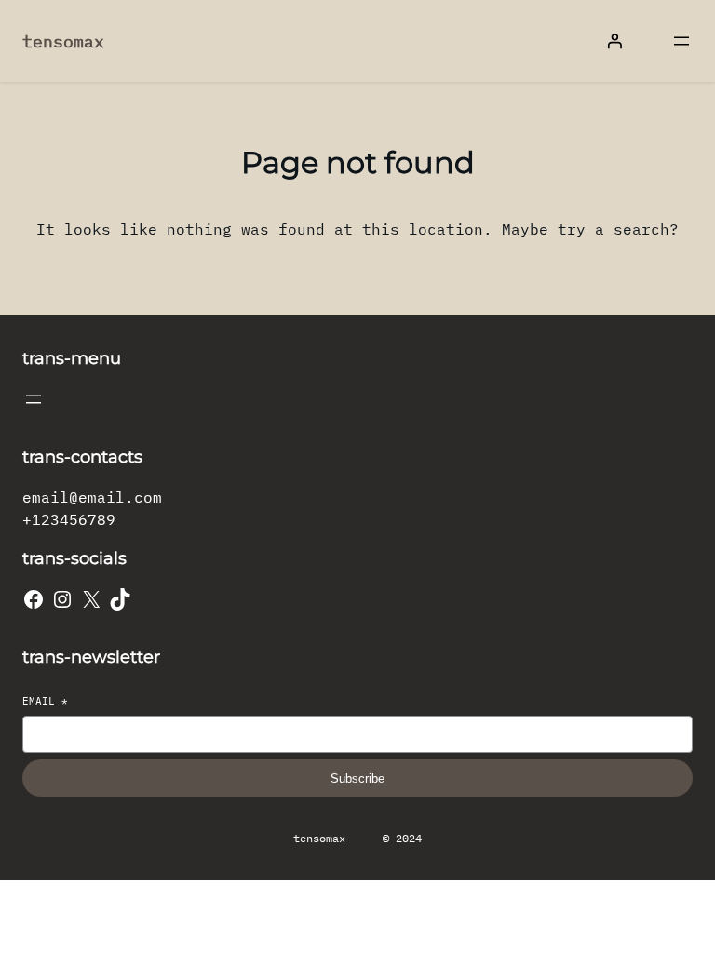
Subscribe (357, 778)
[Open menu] (681, 41)
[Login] (614, 41)
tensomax (63, 41)
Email (45, 700)
